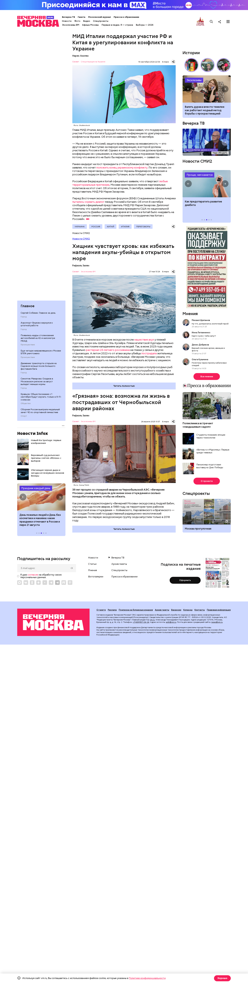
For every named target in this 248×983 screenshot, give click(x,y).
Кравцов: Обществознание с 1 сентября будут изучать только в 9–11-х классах (41, 397)
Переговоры (143, 226)
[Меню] (228, 21)
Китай (110, 226)
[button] (23, 497)
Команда (187, 610)
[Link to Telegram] (51, 582)
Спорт (24, 416)
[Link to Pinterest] (70, 582)
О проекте (207, 481)
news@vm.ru (217, 622)
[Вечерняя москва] (53, 622)
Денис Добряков (200, 345)
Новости (66, 21)
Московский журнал (99, 17)
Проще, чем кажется (200, 175)
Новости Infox (32, 433)
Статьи (92, 564)
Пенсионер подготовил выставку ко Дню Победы (209, 466)
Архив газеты (119, 564)
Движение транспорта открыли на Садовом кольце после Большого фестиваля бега (39, 366)
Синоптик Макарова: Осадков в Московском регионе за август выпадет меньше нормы (37, 381)
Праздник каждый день (35, 488)
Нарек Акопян (80, 55)
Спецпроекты (100, 21)
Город (24, 317)
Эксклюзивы (194, 80)
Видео (86, 21)
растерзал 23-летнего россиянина (108, 350)
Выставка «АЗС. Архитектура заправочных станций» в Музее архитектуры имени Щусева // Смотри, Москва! (191, 65)
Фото (77, 21)
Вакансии (176, 610)
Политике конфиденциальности (147, 978)
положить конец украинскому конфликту (121, 167)
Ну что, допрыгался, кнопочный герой (210, 323)
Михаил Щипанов (201, 320)
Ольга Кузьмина (200, 359)
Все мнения (206, 376)
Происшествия (28, 345)
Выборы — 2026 (144, 24)
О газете (101, 610)
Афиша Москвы (90, 24)
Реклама (112, 610)
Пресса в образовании (126, 17)
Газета (81, 17)
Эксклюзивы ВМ (70, 24)
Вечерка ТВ (68, 17)
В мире (165, 62)
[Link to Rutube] (63, 582)
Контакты (199, 610)
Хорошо (222, 978)
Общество (26, 403)
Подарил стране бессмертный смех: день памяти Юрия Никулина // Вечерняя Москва (207, 65)
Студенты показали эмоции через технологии (210, 436)
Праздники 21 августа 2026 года (41, 497)
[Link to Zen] (38, 582)
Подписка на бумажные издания (136, 610)
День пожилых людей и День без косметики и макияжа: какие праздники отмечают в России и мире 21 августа (40, 520)
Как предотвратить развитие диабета (207, 183)
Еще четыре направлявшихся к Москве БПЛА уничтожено (41, 352)
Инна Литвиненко (201, 332)
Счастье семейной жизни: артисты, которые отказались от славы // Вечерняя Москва (223, 65)
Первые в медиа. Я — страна (117, 24)
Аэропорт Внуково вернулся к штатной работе (37, 324)
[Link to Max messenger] (19, 582)
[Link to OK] (32, 582)
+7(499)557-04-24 (141, 622)
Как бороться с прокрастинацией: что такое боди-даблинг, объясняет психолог (207, 89)
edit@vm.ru (171, 622)
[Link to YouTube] (44, 582)
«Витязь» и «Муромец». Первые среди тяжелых (212, 451)
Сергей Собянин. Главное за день (38, 312)
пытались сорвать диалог (88, 202)
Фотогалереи (95, 577)
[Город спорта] (200, 21)
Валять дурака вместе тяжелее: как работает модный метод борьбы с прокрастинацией (205, 110)
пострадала (149, 353)
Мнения (190, 314)
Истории (191, 53)
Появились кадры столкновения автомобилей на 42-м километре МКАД (38, 338)
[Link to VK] (26, 582)
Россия (95, 226)
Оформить (185, 580)
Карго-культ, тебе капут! (204, 336)
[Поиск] (211, 21)
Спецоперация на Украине (93, 62)
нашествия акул (144, 339)
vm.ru (152, 620)
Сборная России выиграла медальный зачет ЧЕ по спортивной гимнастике (40, 411)
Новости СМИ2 (81, 238)
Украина (80, 226)
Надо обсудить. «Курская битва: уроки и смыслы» (207, 142)
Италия (125, 226)
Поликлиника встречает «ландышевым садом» (198, 425)
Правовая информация (219, 610)
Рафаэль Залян (80, 265)
